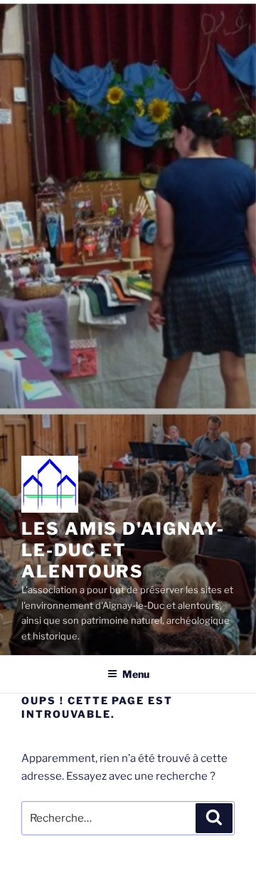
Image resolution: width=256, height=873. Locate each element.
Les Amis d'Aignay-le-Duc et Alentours (123, 550)
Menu (135, 674)
